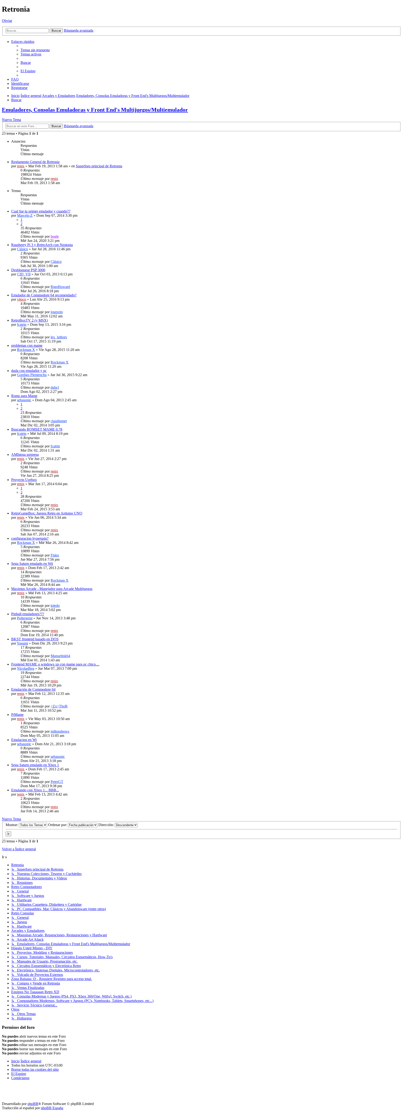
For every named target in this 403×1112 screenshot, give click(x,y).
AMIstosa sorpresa (25, 454)
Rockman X (26, 350)
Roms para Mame (24, 396)
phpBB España (52, 1108)
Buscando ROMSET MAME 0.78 (36, 429)
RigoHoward (60, 287)
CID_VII (24, 274)
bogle (55, 236)
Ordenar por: (58, 825)
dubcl (55, 387)
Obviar (7, 21)
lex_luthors (59, 337)
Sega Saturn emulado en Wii (32, 564)
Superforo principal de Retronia (99, 166)
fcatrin (21, 324)
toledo (55, 605)
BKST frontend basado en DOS (35, 639)
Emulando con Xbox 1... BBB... (35, 790)
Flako (55, 555)
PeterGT (57, 782)
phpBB (33, 1104)
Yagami (22, 643)
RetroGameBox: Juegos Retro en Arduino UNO (46, 513)
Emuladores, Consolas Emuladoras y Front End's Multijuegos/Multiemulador (95, 110)
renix (20, 166)
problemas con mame (26, 345)
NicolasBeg (25, 668)
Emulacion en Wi (24, 740)
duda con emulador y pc (29, 371)
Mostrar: (12, 825)
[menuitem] (35, 50)
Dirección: (106, 825)
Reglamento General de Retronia (35, 162)
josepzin (57, 312)
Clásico (22, 249)
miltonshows (60, 731)
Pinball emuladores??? (27, 614)
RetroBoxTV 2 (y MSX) (29, 320)
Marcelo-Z (25, 215)
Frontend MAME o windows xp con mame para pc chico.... (55, 664)
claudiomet (59, 421)
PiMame (17, 715)
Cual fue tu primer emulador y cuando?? (40, 211)
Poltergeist (24, 618)
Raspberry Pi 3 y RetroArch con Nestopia (42, 245)
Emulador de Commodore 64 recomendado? (43, 295)
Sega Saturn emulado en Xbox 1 (35, 765)
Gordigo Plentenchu (32, 375)
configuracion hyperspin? (30, 538)
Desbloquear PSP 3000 (28, 270)
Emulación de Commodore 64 (33, 689)
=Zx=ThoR (59, 706)
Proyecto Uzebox (24, 480)
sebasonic (24, 400)
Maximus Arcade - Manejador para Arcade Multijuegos (51, 589)
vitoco (21, 299)
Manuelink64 (60, 656)
